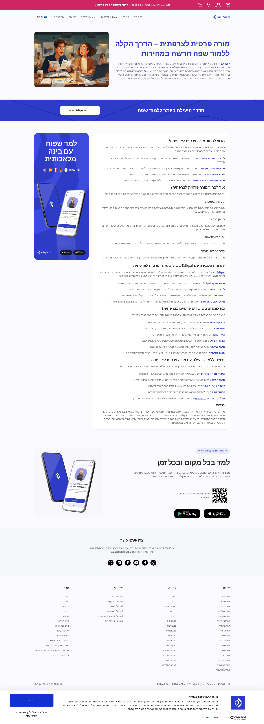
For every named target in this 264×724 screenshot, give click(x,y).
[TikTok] (145, 563)
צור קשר (65, 616)
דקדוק (173, 596)
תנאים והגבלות (62, 635)
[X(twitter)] (111, 563)
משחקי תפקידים (169, 606)
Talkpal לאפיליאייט (114, 621)
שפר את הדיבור (169, 655)
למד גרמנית (224, 616)
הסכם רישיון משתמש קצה (57, 645)
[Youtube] (136, 563)
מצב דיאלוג (171, 640)
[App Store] (217, 513)
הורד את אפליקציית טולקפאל (211, 450)
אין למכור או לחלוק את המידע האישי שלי (32, 714)
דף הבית (138, 17)
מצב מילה (171, 635)
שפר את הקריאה (169, 660)
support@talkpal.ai (121, 551)
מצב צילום (171, 621)
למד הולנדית (224, 625)
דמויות (173, 611)
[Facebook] (128, 563)
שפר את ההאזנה (169, 650)
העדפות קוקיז (63, 630)
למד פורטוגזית (223, 665)
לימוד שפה (224, 63)
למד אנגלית (225, 596)
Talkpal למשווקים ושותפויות (110, 616)
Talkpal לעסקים (109, 17)
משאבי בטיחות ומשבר (59, 640)
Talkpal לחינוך (88, 17)
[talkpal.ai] (221, 17)
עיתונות (65, 606)
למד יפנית (225, 655)
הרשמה (72, 17)
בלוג (67, 601)
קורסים (173, 601)
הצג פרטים (212, 717)
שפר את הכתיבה (168, 665)
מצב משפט (171, 630)
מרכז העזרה (64, 621)
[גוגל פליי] (187, 513)
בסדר (32, 700)
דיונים (173, 616)
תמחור (66, 611)
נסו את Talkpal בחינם (80, 110)
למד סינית (225, 645)
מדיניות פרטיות (62, 625)
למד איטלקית (224, 611)
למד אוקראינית (223, 621)
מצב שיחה (171, 625)
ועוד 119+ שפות (223, 669)
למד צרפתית (224, 606)
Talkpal (148, 71)
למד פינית (225, 635)
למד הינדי (225, 650)
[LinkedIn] (119, 563)
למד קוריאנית (224, 660)
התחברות (59, 17)
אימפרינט (65, 655)
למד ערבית (225, 640)
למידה (126, 17)
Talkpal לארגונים (115, 606)
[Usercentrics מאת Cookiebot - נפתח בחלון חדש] (238, 718)
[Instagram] (153, 563)
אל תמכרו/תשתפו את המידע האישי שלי (51, 650)
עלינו (67, 596)
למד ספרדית (224, 601)
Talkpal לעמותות (115, 611)
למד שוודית (225, 630)
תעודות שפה (170, 645)
